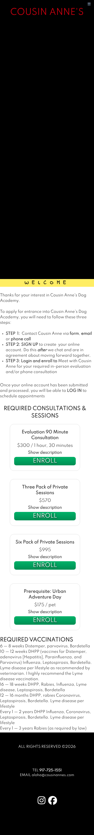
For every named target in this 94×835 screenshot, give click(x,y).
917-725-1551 (50, 770)
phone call (21, 339)
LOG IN (74, 391)
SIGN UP (29, 345)
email (86, 334)
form (74, 334)
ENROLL (45, 461)
